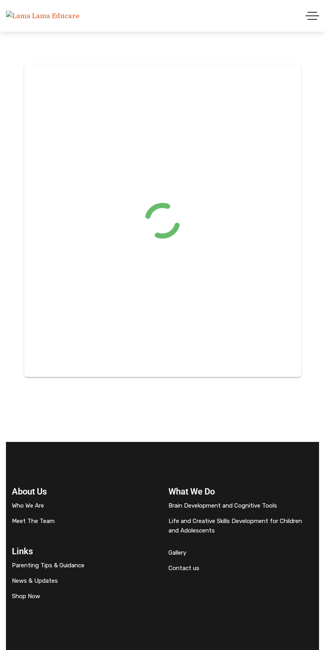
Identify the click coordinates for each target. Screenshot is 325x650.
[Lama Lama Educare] (43, 16)
